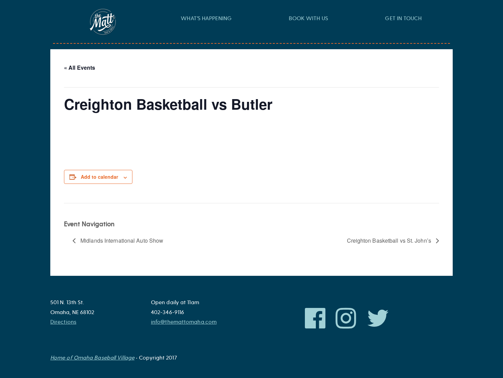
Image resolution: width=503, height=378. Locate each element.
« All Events (79, 67)
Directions (63, 322)
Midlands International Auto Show (121, 240)
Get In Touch (403, 18)
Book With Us (308, 18)
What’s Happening (206, 18)
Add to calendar (99, 176)
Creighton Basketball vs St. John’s (390, 240)
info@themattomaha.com (184, 322)
